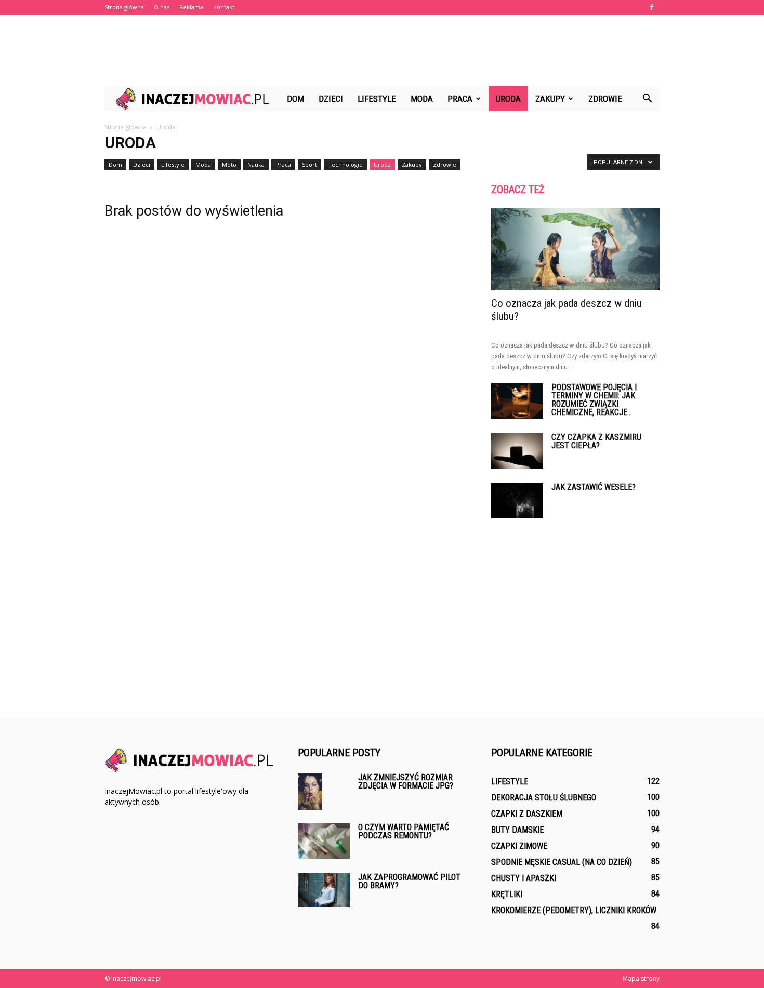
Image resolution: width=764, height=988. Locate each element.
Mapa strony (641, 978)
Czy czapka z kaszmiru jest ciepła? (596, 441)
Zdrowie (605, 99)
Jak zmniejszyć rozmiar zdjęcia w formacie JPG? (405, 781)
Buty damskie (517, 830)
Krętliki (506, 894)
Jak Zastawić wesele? (593, 487)
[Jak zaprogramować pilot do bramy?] (324, 890)
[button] (647, 98)
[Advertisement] (382, 50)
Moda (422, 99)
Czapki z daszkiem (526, 814)
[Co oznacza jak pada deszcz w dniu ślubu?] (575, 249)
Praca (459, 99)
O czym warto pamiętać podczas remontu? (403, 831)
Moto (229, 164)
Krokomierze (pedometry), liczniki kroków (573, 910)
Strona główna (124, 7)
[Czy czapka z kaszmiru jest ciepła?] (517, 451)
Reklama (191, 7)
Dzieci (331, 99)
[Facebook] (652, 7)
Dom (295, 99)
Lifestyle (377, 99)
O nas (161, 7)
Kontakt (223, 7)
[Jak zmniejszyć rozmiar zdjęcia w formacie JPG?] (310, 791)
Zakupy (550, 99)
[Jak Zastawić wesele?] (517, 501)
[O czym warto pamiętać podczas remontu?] (324, 841)
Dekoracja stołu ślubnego (543, 798)
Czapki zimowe (519, 846)
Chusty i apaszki (523, 878)
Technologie (345, 164)
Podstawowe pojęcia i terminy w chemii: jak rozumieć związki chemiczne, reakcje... (594, 399)
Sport (309, 164)
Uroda (508, 99)
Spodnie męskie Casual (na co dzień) (561, 862)
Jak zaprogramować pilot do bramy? (409, 881)
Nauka (256, 164)
